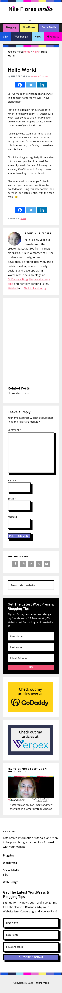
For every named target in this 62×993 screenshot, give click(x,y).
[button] (31, 20)
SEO (5, 36)
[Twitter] (31, 84)
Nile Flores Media (31, 9)
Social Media (49, 27)
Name (12, 480)
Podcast (54, 36)
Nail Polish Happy (35, 288)
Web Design (21, 36)
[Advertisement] (31, 342)
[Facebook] (20, 84)
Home (26, 51)
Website (12, 516)
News (38, 36)
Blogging (11, 27)
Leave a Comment (40, 76)
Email (12, 498)
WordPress (29, 27)
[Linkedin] (42, 84)
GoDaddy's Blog (18, 279)
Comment (14, 429)
